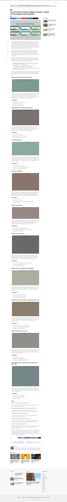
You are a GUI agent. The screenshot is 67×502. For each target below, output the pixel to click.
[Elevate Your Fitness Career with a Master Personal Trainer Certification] (45, 25)
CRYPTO (44, 475)
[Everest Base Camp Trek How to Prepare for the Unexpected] (45, 21)
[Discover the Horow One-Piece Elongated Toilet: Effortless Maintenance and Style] (12, 474)
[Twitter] (7, 45)
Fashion (44, 479)
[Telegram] (7, 53)
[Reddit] (7, 51)
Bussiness (44, 474)
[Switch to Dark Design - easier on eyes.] (56, 2)
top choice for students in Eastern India (29, 258)
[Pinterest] (7, 49)
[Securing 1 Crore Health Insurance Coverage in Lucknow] (45, 29)
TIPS (48, 5)
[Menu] (11, 5)
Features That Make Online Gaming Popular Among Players (35, 461)
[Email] (7, 57)
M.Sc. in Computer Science (26, 193)
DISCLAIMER (38, 497)
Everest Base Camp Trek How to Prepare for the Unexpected (52, 20)
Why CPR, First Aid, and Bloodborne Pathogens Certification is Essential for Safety (52, 34)
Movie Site (44, 484)
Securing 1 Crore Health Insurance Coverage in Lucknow (51, 29)
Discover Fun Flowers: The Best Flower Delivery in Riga (19, 483)
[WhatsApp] (7, 55)
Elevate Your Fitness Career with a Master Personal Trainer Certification (52, 25)
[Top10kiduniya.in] (33, 2)
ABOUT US (19, 497)
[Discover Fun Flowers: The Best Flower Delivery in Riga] (12, 483)
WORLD (44, 491)
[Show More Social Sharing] (39, 18)
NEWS (22, 5)
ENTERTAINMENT (27, 5)
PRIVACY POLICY (43, 497)
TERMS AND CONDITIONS (31, 497)
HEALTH (32, 5)
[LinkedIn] (7, 47)
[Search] (55, 6)
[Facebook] (7, 43)
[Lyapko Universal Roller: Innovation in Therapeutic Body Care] (12, 479)
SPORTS (36, 5)
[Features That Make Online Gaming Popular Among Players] (36, 456)
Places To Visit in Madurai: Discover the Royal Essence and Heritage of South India (33, 483)
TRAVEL (45, 5)
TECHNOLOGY (40, 5)
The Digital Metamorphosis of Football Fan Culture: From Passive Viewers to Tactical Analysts (14, 461)
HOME (19, 5)
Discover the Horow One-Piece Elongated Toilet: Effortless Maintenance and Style (19, 474)
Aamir (13, 16)
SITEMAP (48, 497)
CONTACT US (24, 497)
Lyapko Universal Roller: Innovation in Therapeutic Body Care (19, 479)
